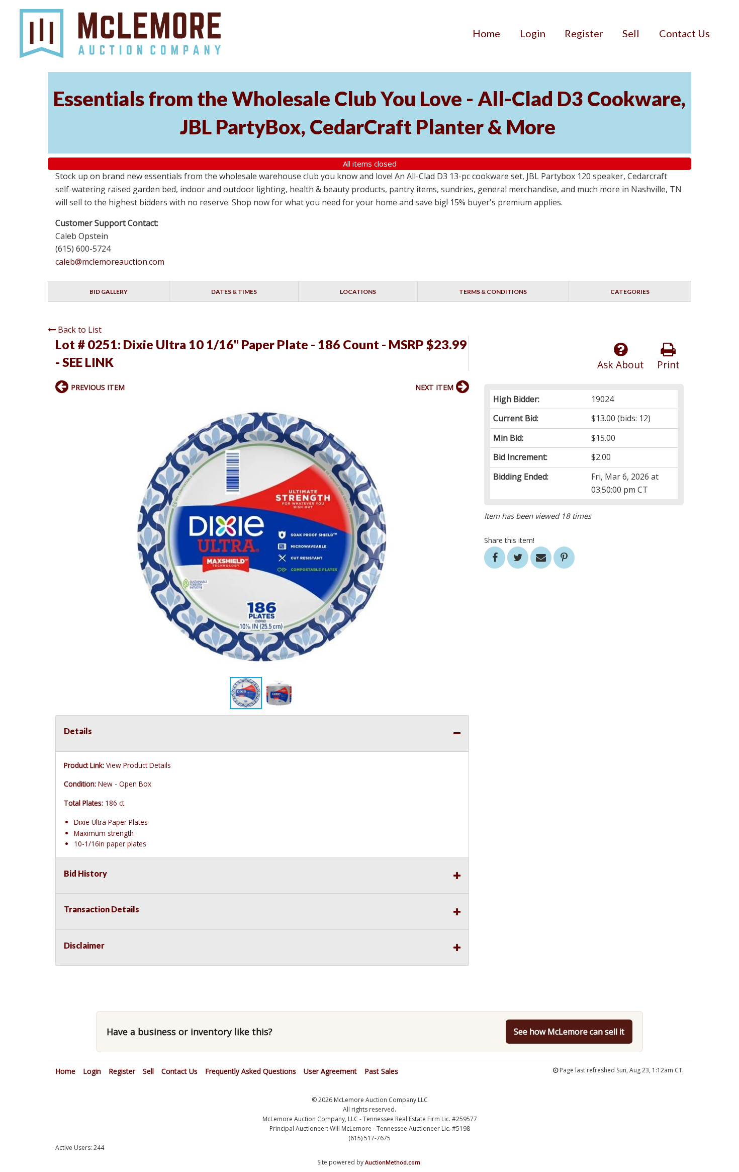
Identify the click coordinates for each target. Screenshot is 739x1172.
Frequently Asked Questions (250, 1071)
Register (584, 33)
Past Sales (381, 1071)
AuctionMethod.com (392, 1162)
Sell (630, 33)
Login (532, 33)
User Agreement (330, 1071)
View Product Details (138, 765)
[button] (460, 409)
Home (486, 33)
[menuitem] (486, 33)
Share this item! (509, 540)
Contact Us (684, 33)
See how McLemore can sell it (569, 1031)
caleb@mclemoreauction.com (109, 261)
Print (668, 364)
